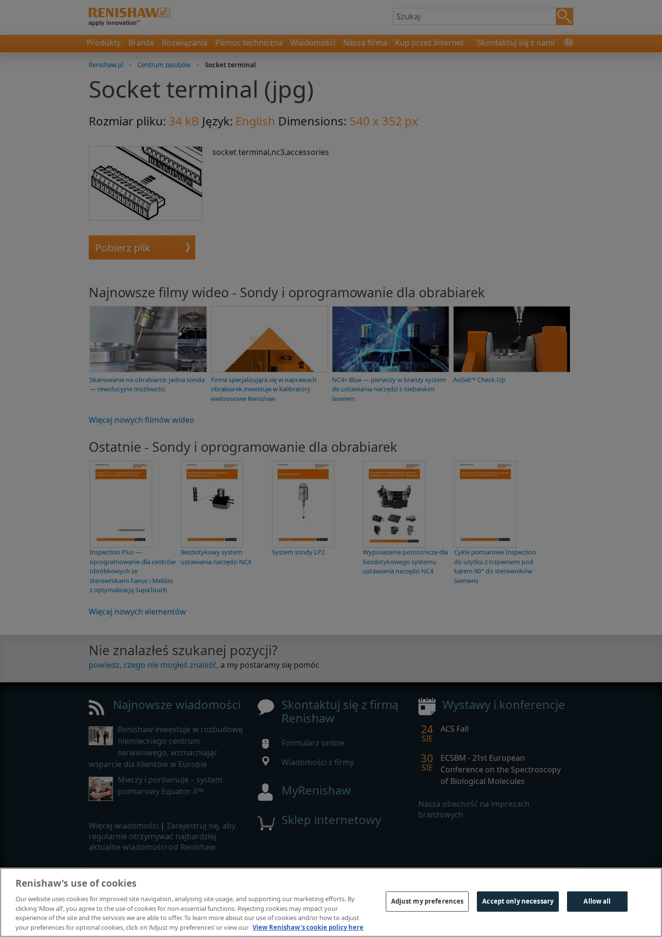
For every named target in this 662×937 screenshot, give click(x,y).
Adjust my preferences (427, 901)
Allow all (597, 901)
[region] (331, 902)
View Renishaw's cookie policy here (307, 926)
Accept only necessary (517, 901)
